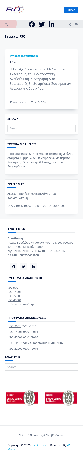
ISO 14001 (14, 292)
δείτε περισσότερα (23, 304)
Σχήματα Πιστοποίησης (24, 56)
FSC (13, 62)
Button (71, 10)
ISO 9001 (14, 287)
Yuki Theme (41, 445)
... (43, 88)
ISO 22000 (14, 296)
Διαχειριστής (19, 102)
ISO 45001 (14, 300)
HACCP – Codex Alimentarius (28, 343)
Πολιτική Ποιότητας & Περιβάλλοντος (41, 435)
